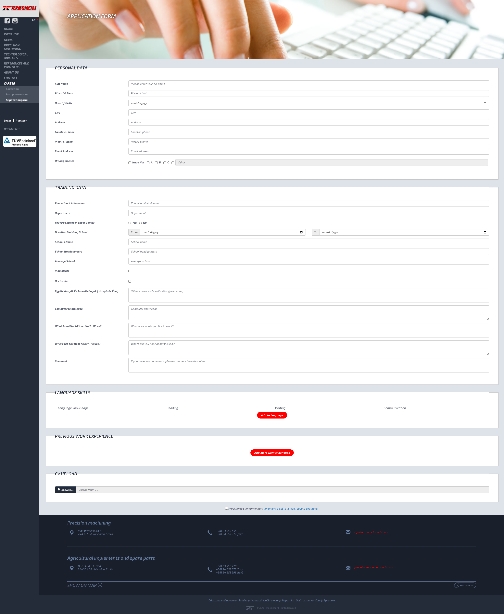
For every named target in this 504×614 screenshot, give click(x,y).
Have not (138, 162)
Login (7, 120)
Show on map (82, 585)
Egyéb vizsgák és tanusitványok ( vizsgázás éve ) (86, 291)
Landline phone (65, 132)
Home (8, 28)
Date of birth (63, 103)
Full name (61, 83)
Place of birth (64, 93)
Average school (65, 261)
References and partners (16, 65)
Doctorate (61, 281)
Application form (17, 99)
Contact (11, 78)
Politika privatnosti (249, 600)
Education (12, 88)
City (57, 112)
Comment (61, 361)
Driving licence (64, 160)
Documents (12, 129)
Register (21, 120)
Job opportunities (17, 94)
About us (11, 72)
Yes (134, 222)
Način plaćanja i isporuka (278, 600)
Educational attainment (70, 203)
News (8, 39)
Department (62, 213)
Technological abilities (16, 56)
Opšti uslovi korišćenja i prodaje (315, 600)
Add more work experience (272, 452)
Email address (64, 151)
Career (9, 83)
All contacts (466, 585)
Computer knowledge (69, 308)
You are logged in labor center (74, 222)
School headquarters (68, 251)
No (145, 222)
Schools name (64, 241)
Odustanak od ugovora (222, 600)
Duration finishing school (71, 232)
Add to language (272, 415)
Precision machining (12, 47)
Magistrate (62, 270)
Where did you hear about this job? (77, 343)
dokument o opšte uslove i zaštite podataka (291, 508)
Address (60, 122)
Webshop (11, 34)
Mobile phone (64, 141)
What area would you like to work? (78, 326)
